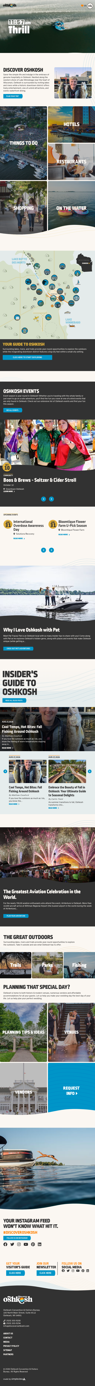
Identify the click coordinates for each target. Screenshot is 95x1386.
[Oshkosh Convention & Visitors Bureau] (9, 5)
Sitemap (7, 1350)
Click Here (15, 1273)
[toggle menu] (90, 6)
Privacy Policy (11, 1346)
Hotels (71, 124)
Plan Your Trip (12, 96)
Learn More (8, 491)
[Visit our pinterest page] (33, 1244)
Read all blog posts (13, 700)
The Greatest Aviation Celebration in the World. (42, 894)
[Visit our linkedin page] (39, 1244)
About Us (8, 1333)
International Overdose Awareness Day (28, 525)
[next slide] (51, 499)
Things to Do (24, 143)
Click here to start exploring (27, 357)
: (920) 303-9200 (13, 1320)
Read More (18, 538)
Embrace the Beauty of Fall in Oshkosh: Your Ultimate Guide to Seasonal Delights (67, 791)
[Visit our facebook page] (5, 1244)
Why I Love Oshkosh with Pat (31, 629)
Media (6, 1341)
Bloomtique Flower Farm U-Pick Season (73, 523)
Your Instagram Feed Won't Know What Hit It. (30, 1223)
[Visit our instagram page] (19, 1244)
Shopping (23, 208)
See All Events (12, 410)
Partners (8, 1354)
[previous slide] (43, 499)
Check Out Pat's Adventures (18, 648)
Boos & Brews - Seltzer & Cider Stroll (39, 480)
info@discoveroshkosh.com (16, 1326)
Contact (7, 1337)
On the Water (71, 208)
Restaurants (71, 162)
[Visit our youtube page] (26, 1244)
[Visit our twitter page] (12, 1244)
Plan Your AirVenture (16, 916)
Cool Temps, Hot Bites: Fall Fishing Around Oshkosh (22, 729)
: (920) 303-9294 (13, 1323)
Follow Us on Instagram (17, 1238)
